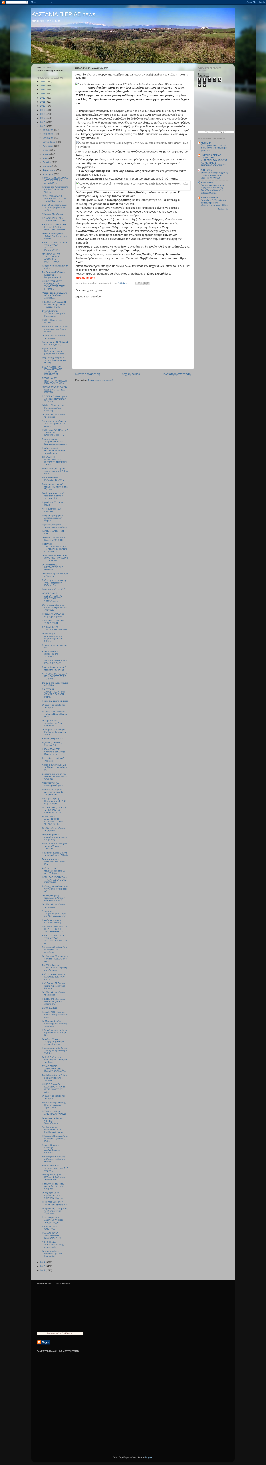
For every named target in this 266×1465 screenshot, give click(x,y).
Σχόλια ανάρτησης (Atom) (100, 380)
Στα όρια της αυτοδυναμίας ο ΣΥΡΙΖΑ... (55, 684)
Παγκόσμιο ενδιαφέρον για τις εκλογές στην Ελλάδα (55, 854)
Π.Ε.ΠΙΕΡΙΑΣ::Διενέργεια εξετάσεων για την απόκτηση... (53, 1001)
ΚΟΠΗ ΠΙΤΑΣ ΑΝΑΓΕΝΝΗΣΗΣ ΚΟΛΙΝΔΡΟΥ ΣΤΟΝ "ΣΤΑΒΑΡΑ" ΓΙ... (52, 820)
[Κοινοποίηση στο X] (142, 283)
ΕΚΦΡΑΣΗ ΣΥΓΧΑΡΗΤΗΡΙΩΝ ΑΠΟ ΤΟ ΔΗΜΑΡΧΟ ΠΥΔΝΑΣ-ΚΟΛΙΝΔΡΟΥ (55, 548)
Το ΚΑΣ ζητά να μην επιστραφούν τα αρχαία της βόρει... (54, 1059)
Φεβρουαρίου (49, 170)
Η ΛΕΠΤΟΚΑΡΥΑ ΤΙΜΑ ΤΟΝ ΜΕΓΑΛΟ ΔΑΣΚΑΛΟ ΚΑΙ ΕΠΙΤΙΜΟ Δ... (55, 939)
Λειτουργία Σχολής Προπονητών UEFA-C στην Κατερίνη (54, 801)
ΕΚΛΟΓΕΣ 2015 (49, 1008)
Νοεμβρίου (48, 134)
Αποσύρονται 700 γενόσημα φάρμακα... (53, 784)
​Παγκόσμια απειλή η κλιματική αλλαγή (51, 921)
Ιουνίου (46, 154)
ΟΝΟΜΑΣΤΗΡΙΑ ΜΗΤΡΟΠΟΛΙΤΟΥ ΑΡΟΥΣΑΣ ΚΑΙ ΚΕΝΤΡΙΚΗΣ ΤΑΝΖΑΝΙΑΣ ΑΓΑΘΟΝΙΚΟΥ (214, 161)
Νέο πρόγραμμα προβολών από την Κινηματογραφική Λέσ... (54, 441)
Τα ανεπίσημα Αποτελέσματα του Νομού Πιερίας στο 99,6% (52, 637)
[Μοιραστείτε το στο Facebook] (145, 283)
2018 (43, 114)
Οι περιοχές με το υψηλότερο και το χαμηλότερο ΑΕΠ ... (52, 1195)
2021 (43, 102)
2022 (43, 98)
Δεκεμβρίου (48, 130)
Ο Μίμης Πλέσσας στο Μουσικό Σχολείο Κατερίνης (53, 407)
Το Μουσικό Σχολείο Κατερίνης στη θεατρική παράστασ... (54, 1023)
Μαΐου (46, 158)
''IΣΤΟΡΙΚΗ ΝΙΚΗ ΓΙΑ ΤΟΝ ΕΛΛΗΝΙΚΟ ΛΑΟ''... (55, 662)
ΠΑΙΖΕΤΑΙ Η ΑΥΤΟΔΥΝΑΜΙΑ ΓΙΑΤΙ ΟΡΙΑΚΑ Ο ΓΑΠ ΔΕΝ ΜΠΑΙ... (53, 693)
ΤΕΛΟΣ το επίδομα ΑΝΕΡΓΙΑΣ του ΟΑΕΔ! (54, 1112)
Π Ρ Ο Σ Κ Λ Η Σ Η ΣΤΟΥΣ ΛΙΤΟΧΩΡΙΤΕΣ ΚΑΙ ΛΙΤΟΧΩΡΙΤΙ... (55, 180)
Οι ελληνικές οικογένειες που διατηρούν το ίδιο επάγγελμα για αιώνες (214, 148)
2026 (43, 81)
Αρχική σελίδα (131, 374)
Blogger (149, 1457)
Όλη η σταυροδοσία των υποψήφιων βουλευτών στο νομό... (54, 607)
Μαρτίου (47, 166)
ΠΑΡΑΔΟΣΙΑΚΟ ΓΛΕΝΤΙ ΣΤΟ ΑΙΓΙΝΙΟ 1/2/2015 (54, 219)
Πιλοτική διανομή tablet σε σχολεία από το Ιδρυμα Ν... (54, 1032)
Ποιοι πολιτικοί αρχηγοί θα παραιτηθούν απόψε (54, 668)
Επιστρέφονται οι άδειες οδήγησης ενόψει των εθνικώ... (53, 1159)
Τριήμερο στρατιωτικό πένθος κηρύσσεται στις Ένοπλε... (55, 486)
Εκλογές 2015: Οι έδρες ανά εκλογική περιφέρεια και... (55, 1014)
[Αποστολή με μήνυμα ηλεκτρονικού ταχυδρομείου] (136, 283)
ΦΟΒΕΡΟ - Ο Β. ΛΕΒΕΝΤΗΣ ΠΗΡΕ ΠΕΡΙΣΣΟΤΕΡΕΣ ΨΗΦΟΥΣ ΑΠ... (52, 597)
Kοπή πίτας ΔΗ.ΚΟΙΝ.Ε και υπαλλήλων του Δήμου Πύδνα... (55, 329)
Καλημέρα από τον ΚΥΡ (53, 589)
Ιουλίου (46, 150)
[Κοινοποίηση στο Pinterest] (147, 283)
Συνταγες (51, 1333)
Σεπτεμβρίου (49, 142)
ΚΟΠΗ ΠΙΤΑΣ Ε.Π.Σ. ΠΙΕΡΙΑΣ (52, 321)
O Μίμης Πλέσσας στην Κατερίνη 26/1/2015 (53, 538)
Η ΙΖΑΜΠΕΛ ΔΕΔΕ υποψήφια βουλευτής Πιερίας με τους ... (53, 751)
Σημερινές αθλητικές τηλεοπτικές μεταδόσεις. (55, 525)
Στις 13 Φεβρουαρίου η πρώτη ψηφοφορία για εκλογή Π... (54, 360)
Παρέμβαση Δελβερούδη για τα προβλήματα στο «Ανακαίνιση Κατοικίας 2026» (214, 202)
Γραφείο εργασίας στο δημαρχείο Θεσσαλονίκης (52, 1120)
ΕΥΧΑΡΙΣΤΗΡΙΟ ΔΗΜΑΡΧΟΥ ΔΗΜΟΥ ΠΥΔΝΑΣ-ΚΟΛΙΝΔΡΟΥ (54, 1068)
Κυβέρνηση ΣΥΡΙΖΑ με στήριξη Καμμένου (53, 615)
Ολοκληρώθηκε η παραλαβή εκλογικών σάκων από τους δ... (53, 898)
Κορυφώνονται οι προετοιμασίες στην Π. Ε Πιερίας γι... (55, 1168)
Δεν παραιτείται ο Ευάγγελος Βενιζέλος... (54, 479)
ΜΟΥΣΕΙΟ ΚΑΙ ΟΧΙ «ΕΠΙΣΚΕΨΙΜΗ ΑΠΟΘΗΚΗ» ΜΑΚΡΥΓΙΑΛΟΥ (51, 258)
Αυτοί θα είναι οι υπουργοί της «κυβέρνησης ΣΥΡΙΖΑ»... (54, 846)
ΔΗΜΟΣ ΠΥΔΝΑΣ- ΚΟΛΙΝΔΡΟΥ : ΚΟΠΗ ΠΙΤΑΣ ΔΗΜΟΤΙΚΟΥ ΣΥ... (53, 1088)
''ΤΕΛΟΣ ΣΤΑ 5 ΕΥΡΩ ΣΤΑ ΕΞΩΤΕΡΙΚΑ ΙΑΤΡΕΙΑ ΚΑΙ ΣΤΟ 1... (54, 389)
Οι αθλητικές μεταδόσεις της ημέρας (53, 336)
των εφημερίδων (221, 132)
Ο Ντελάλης (207, 170)
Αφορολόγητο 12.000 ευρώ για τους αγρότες (55, 343)
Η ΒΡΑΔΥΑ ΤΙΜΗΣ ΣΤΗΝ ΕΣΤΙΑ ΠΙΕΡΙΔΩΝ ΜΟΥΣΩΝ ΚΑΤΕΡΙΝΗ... (54, 227)
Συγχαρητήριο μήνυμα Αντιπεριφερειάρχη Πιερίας (52, 518)
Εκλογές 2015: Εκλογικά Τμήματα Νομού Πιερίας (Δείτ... (54, 714)
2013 (43, 1266)
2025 (43, 86)
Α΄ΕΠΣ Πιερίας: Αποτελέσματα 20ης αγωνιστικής (53, 1244)
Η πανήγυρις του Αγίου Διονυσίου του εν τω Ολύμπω (53, 1186)
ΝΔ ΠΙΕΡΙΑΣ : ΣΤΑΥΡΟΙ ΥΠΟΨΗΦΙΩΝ (53, 621)
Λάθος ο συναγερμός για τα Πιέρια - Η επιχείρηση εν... (55, 767)
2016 (43, 122)
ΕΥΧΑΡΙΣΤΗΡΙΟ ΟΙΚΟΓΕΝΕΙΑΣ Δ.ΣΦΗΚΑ (50, 654)
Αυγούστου (48, 146)
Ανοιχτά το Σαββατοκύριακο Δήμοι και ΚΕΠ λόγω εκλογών (54, 913)
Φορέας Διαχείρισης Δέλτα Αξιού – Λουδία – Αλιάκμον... (54, 295)
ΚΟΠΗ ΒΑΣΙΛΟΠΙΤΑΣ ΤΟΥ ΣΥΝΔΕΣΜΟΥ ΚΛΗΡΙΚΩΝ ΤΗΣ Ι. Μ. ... (55, 432)
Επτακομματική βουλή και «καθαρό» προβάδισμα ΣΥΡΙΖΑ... (54, 1050)
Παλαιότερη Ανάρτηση (176, 374)
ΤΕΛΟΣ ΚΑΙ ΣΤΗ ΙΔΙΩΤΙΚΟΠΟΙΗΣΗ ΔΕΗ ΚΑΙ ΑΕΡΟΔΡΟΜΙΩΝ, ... (54, 380)
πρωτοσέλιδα (211, 132)
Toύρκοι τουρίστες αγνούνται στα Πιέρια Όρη (53, 861)
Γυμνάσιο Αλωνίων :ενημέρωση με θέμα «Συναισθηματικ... (53, 1041)
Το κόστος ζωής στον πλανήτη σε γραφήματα (54, 1203)
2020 (43, 106)
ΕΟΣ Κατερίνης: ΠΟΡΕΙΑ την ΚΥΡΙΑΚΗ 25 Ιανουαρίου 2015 (54, 810)
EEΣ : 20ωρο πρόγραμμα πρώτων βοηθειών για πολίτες (54, 207)
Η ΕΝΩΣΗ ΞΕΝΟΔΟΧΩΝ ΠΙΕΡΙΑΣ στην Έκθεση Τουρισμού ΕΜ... (54, 304)
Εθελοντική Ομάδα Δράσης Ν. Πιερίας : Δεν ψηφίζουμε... (55, 949)
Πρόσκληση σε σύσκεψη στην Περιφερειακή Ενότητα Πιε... (54, 582)
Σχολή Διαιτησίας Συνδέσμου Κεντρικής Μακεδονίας (53, 313)
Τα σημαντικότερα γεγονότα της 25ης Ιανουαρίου (52, 723)
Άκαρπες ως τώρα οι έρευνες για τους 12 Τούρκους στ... (52, 792)
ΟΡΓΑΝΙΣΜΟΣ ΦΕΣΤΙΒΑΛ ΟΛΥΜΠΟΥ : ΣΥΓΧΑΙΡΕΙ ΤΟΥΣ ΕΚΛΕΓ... (55, 558)
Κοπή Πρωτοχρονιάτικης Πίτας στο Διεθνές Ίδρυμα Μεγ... (54, 1105)
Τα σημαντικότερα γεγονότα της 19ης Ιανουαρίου (52, 1253)
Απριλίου (47, 162)
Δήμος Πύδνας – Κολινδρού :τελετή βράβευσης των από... (54, 351)
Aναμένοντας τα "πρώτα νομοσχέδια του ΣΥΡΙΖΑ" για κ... (55, 471)
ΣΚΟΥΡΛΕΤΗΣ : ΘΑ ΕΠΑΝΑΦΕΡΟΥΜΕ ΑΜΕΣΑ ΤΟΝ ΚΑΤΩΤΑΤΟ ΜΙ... (52, 371)
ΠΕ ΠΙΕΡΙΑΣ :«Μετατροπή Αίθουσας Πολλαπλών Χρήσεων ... (54, 398)
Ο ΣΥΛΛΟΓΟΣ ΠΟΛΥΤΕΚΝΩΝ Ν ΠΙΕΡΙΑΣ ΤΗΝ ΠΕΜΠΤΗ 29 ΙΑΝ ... (55, 461)
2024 (43, 90)
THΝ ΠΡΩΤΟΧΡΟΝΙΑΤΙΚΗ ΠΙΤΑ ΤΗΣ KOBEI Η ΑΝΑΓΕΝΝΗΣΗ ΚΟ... (54, 929)
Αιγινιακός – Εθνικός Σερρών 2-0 (52, 744)
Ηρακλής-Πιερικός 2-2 (52, 739)
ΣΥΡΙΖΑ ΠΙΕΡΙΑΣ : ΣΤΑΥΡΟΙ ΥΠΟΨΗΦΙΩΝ (54, 628)
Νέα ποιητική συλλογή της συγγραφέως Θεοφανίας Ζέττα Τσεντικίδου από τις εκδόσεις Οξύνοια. (212, 189)
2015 (43, 126)
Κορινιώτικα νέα (209, 198)
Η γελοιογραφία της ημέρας (55, 701)
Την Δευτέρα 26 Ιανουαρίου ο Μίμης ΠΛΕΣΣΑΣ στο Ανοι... (55, 958)
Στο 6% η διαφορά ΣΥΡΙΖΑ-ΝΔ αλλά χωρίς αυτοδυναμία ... (54, 967)
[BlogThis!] (139, 283)
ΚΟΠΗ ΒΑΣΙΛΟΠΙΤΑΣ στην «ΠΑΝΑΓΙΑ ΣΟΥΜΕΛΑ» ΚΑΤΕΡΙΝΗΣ (55, 879)
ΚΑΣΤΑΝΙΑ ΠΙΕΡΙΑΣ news (63, 14)
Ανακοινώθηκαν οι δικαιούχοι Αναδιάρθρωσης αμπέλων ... (51, 1149)
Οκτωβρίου (48, 138)
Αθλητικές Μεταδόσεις (52, 214)
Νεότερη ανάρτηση (87, 374)
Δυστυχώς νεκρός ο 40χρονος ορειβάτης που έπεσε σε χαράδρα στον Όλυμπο (214, 175)
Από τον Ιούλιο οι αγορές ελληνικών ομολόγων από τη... (54, 976)
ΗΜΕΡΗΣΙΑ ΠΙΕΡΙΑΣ (211, 155)
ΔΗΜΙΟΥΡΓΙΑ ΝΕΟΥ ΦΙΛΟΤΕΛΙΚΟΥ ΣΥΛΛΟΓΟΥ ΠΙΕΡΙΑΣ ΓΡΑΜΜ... (53, 285)
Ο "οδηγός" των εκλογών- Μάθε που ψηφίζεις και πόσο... (54, 732)
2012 (43, 1270)
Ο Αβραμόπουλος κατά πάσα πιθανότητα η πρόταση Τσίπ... (53, 495)
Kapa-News (207, 182)
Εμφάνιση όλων (223, 209)
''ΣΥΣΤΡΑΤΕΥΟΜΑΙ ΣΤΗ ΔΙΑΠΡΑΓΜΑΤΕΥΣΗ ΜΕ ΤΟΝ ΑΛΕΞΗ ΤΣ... (54, 198)
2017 (43, 118)
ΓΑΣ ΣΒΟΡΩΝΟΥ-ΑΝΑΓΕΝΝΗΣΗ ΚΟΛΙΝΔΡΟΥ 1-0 (51, 1235)
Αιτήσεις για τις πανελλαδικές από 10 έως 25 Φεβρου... (53, 870)
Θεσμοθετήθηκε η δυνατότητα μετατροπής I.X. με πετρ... (55, 837)
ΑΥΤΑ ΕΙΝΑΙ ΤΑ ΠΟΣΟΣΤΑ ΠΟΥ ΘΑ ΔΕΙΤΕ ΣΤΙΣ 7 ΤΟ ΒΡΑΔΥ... (54, 676)
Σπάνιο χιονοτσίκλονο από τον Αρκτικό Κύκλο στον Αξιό (55, 888)
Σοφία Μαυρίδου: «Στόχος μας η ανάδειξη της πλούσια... (54, 1077)
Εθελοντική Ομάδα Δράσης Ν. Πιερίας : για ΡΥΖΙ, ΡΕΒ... (55, 1138)
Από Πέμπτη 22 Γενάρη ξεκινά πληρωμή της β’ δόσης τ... (54, 985)
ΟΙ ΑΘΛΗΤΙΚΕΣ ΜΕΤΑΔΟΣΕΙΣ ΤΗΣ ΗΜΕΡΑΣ (52, 567)
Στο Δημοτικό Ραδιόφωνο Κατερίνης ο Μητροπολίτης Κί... (54, 274)
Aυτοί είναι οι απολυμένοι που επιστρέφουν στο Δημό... (54, 423)
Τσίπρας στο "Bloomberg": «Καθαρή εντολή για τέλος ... (55, 189)
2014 (43, 1262)
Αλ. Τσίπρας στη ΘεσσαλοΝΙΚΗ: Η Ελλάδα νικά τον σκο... (54, 1129)
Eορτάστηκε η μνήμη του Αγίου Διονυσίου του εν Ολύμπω (54, 776)
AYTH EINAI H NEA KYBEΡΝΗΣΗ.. (51, 510)
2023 (43, 94)
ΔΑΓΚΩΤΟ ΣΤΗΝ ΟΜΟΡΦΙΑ (50, 1227)
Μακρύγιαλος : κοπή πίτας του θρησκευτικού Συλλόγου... (55, 1211)
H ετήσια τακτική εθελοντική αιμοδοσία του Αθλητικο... (53, 450)
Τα (205, 132)
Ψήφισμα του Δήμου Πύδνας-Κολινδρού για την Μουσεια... (54, 1177)
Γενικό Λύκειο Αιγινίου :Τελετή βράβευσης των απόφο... (54, 236)
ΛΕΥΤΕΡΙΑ (206, 143)
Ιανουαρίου (48, 174)
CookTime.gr (67, 1333)
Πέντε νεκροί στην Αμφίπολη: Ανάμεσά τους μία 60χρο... (52, 1219)
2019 (43, 110)
